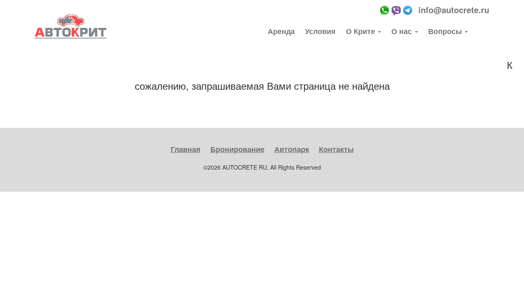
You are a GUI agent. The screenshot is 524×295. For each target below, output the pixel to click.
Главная (186, 149)
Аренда (281, 31)
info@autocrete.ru (453, 10)
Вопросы (446, 31)
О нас (402, 31)
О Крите (361, 31)
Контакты (336, 149)
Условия (320, 31)
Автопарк (291, 149)
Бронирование (237, 149)
